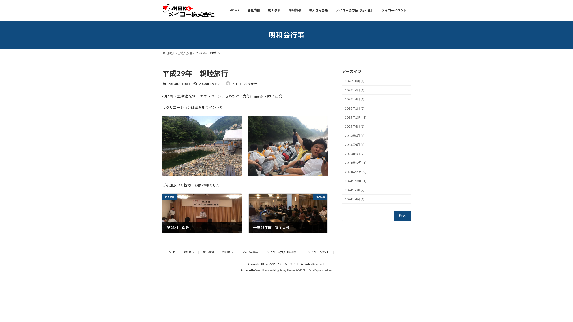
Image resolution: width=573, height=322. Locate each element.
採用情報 (227, 252)
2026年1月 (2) (354, 108)
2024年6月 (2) (354, 190)
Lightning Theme (285, 270)
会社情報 (189, 252)
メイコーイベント (318, 252)
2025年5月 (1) (354, 136)
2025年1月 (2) (354, 154)
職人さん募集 (250, 252)
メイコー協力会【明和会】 (283, 252)
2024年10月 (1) (355, 181)
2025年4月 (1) (354, 145)
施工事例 (208, 252)
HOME (171, 252)
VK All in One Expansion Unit (315, 270)
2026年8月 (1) (354, 81)
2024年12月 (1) (355, 163)
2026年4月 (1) (354, 99)
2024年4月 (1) (354, 199)
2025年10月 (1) (355, 117)
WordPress (262, 270)
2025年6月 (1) (354, 126)
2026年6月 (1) (354, 90)
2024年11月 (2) (355, 172)
